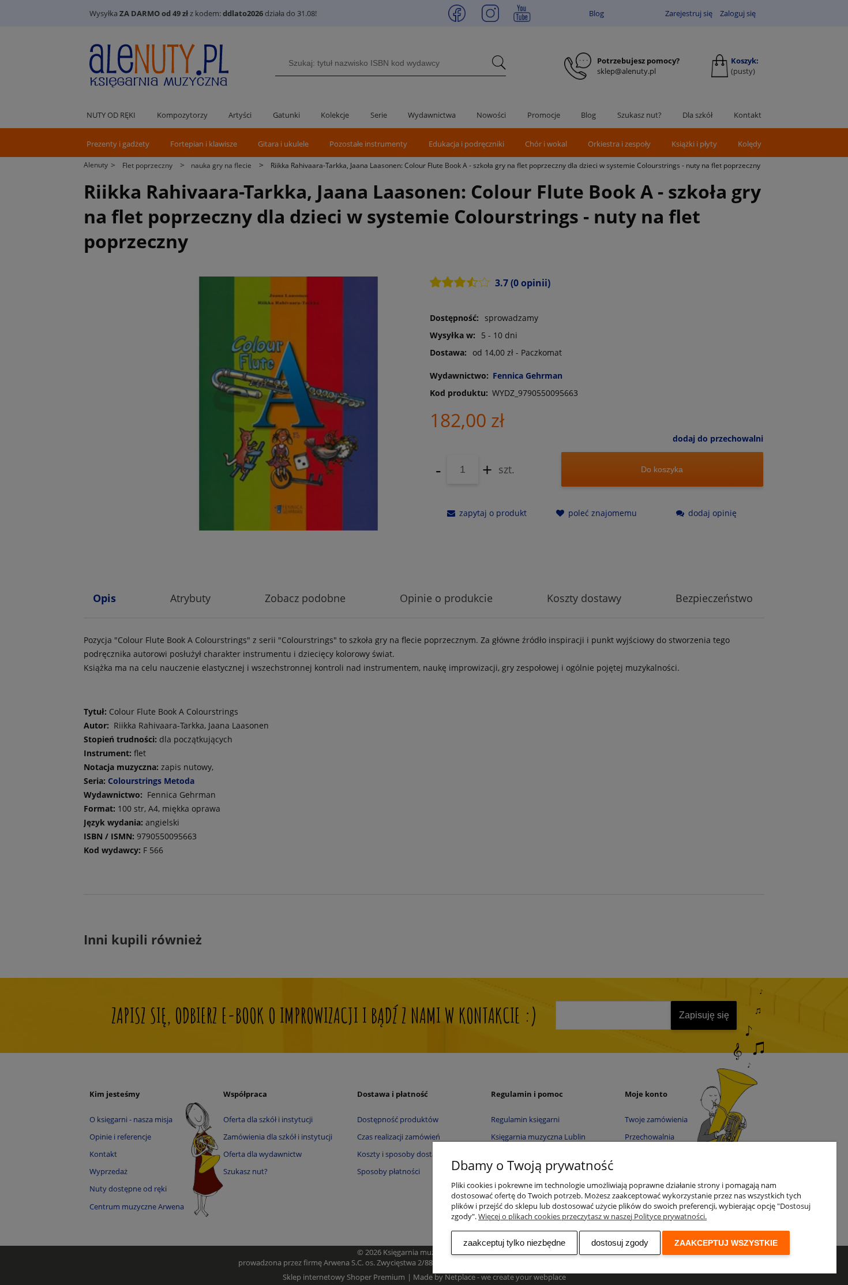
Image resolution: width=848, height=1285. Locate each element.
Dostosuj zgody (619, 1242)
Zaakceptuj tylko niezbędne (514, 1242)
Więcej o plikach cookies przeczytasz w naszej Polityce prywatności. (592, 1216)
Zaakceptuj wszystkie (726, 1242)
